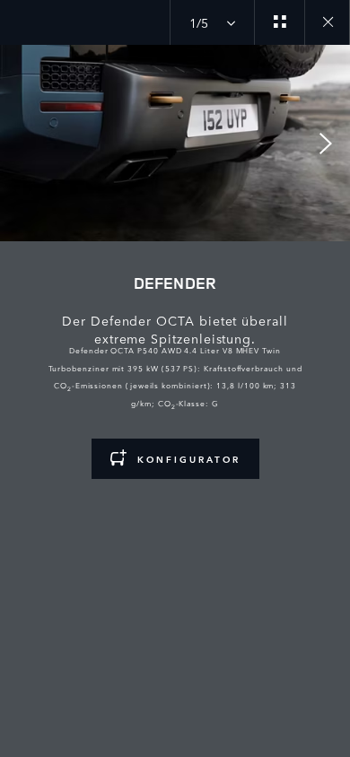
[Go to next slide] (330, 143)
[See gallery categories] (279, 22)
